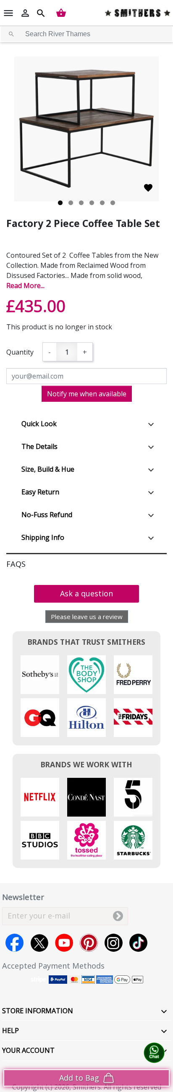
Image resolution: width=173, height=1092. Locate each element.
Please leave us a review (87, 616)
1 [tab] (60, 203)
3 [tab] (81, 203)
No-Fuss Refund (46, 514)
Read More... (25, 285)
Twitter (39, 943)
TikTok (138, 943)
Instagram (114, 943)
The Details (39, 446)
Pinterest (89, 943)
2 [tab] (70, 203)
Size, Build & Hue (47, 469)
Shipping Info (42, 537)
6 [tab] (112, 203)
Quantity (20, 352)
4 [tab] (91, 203)
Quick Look (39, 423)
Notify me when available (86, 393)
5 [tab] (102, 203)
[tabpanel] (86, 128)
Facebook (14, 943)
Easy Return (40, 492)
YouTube (64, 943)
